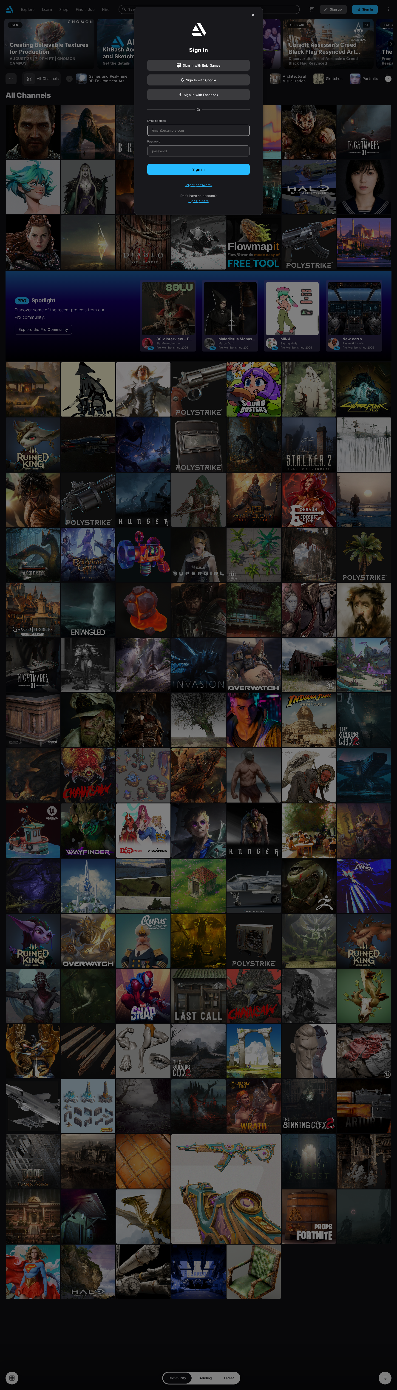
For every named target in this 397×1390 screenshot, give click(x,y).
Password (153, 141)
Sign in (198, 169)
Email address (156, 120)
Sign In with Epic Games (202, 65)
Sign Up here (198, 201)
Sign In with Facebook (201, 95)
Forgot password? (198, 185)
